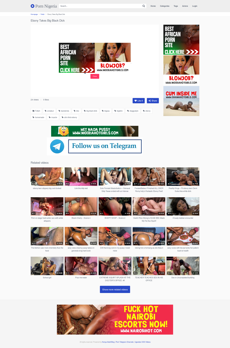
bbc (77, 110)
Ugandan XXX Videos (142, 342)
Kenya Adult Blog (108, 342)
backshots (64, 110)
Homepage (34, 14)
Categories (164, 6)
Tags (176, 6)
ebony (147, 110)
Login (194, 6)
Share (154, 100)
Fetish (42, 14)
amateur (50, 110)
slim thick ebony (70, 117)
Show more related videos (115, 289)
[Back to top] (223, 340)
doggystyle (133, 110)
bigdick (119, 110)
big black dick (91, 110)
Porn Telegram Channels (125, 342)
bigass (107, 110)
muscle (54, 117)
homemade (39, 117)
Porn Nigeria (45, 6)
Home (153, 6)
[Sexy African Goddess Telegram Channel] (95, 154)
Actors (185, 6)
